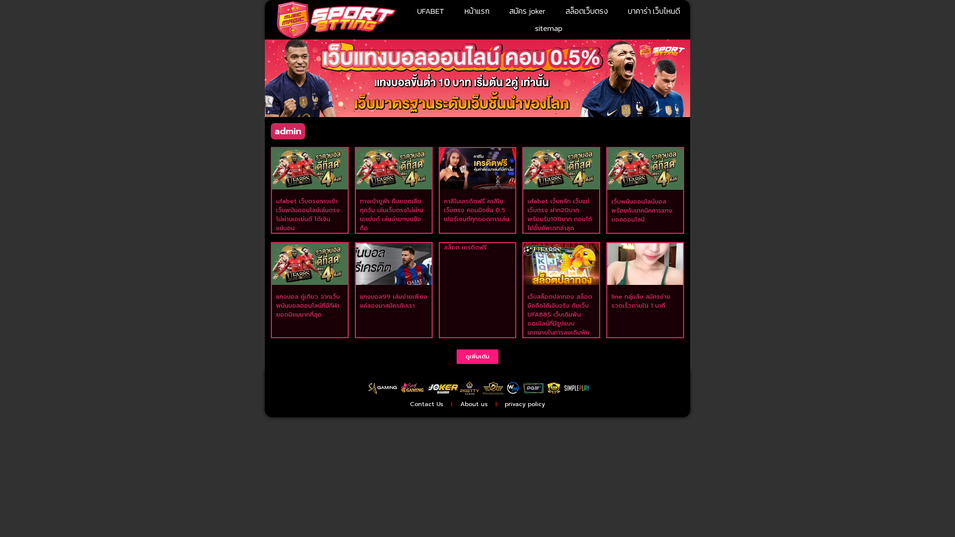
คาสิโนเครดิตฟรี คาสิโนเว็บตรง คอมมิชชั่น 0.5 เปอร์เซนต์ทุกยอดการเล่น (476, 210)
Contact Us (426, 404)
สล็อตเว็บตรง (587, 11)
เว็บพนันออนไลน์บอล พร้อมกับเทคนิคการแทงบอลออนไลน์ (641, 210)
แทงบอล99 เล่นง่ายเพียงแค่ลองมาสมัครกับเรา (393, 301)
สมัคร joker (527, 11)
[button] (477, 356)
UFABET (430, 11)
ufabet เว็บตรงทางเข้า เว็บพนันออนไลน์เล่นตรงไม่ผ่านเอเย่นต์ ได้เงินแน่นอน (308, 215)
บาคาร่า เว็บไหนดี (654, 11)
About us (474, 404)
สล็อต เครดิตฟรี (465, 247)
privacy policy (525, 404)
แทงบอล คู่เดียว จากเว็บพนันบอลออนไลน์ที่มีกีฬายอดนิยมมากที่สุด (308, 305)
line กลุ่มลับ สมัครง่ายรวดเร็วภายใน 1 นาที (640, 301)
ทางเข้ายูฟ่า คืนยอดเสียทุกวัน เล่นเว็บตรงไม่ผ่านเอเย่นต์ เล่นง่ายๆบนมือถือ (391, 215)
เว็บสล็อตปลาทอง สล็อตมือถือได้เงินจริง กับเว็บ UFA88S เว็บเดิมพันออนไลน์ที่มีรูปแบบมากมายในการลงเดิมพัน (559, 314)
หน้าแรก (476, 11)
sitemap (549, 28)
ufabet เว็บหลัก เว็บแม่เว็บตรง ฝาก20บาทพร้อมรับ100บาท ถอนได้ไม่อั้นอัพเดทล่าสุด (559, 215)
